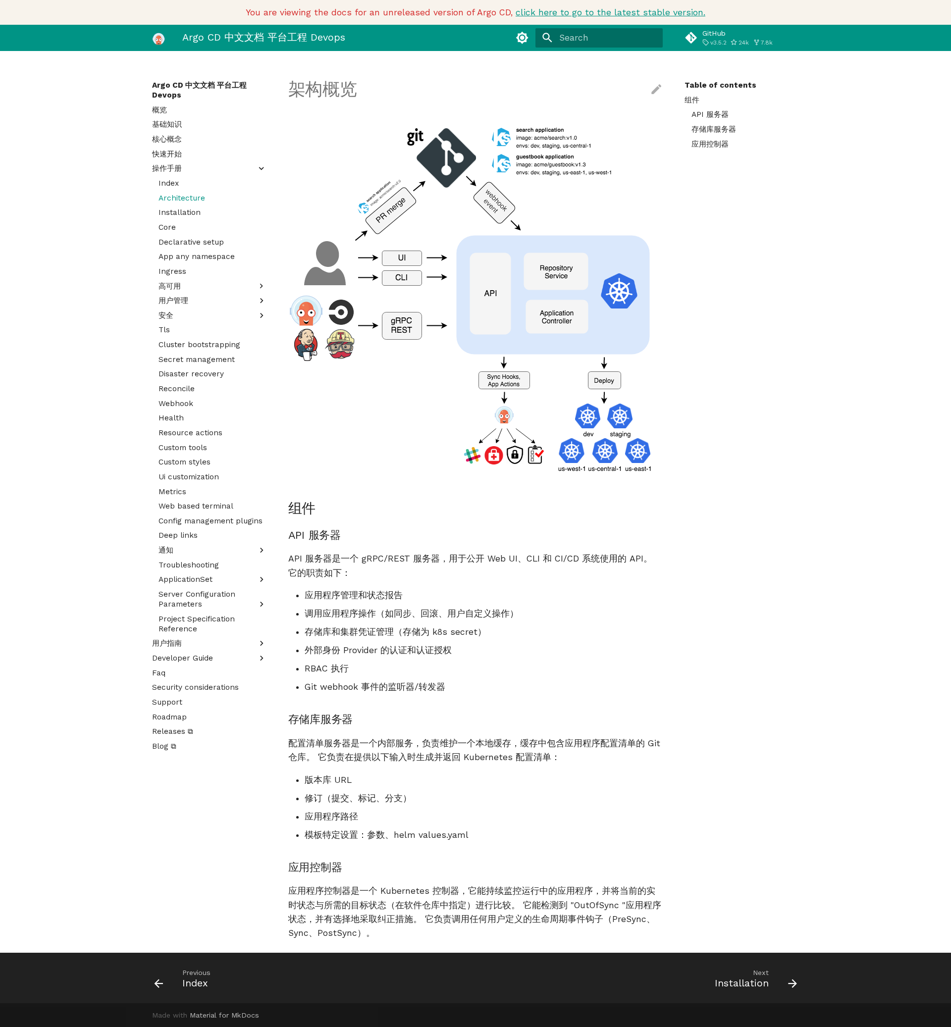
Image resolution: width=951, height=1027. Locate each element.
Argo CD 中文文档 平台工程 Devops (199, 90)
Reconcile (176, 388)
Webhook (175, 403)
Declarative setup (191, 242)
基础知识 (167, 124)
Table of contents (720, 85)
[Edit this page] (656, 90)
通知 (165, 550)
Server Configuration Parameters (196, 599)
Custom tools (182, 447)
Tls (164, 329)
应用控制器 (710, 144)
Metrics (172, 491)
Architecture (181, 198)
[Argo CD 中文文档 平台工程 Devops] (158, 38)
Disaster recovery (191, 373)
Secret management (196, 359)
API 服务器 (710, 114)
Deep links (178, 535)
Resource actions (190, 432)
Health (171, 417)
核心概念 (167, 139)
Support (167, 702)
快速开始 (167, 154)
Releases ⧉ (172, 731)
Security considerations (195, 687)
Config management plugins (210, 520)
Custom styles (184, 462)
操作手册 (167, 168)
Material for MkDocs (224, 1015)
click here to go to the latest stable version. (610, 12)
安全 (165, 315)
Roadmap (169, 717)
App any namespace (196, 256)
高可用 (169, 286)
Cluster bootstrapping (199, 344)
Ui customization (188, 476)
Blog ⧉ (164, 746)
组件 (692, 100)
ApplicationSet (185, 579)
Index (168, 183)
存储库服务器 (713, 129)
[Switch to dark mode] (522, 38)
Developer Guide (182, 658)
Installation (179, 212)
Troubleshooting (188, 565)
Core (167, 227)
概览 (159, 109)
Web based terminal (195, 506)
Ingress (172, 271)
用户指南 (167, 643)
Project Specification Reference (196, 624)
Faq (158, 672)
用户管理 (173, 300)
